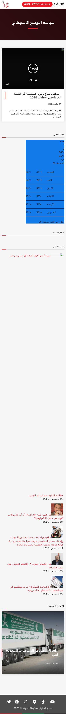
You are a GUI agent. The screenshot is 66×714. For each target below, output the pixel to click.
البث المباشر (37, 4)
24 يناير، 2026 (54, 104)
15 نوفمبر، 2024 (50, 663)
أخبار (7, 84)
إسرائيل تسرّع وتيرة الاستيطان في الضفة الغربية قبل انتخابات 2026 (37, 95)
